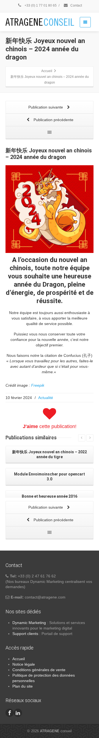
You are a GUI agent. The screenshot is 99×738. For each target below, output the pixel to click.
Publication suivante (46, 107)
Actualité (45, 397)
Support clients (25, 633)
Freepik (37, 385)
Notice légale (23, 664)
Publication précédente (52, 120)
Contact (76, 5)
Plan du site (22, 686)
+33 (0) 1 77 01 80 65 (40, 5)
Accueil (18, 659)
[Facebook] (10, 713)
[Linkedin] (18, 713)
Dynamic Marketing (29, 622)
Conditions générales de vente (38, 670)
